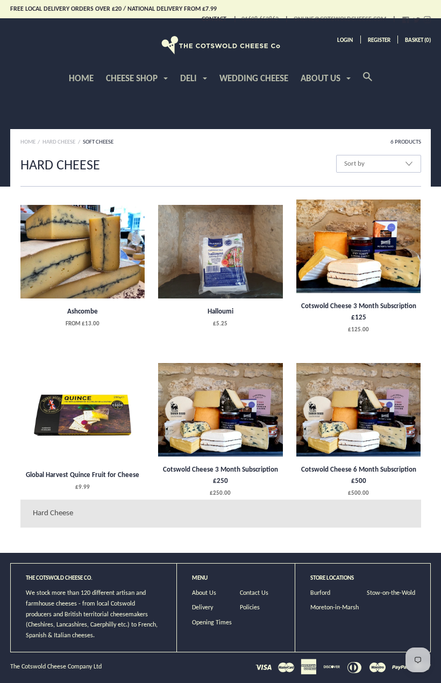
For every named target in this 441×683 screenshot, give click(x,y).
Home (81, 78)
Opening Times (212, 623)
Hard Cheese (58, 142)
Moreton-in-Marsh (334, 607)
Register (379, 41)
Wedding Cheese (253, 78)
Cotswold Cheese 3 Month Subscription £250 (220, 475)
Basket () (418, 41)
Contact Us (254, 593)
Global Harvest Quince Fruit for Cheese (82, 475)
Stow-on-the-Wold (391, 593)
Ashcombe (82, 311)
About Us (204, 593)
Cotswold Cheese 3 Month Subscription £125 (358, 312)
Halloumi (220, 311)
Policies (250, 607)
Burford (320, 593)
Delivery (202, 607)
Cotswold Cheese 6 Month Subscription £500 (358, 475)
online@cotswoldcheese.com (340, 19)
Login (345, 41)
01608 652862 (260, 19)
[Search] (367, 82)
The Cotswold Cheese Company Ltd (56, 667)
